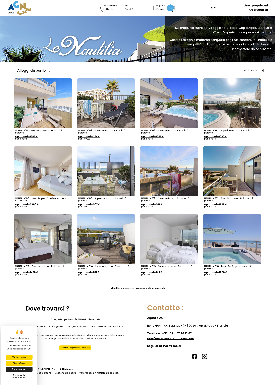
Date (126, 6)
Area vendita (258, 10)
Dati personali (44, 373)
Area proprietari (256, 6)
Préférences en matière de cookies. (98, 373)
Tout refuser (19, 363)
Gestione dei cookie (65, 373)
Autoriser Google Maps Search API (75, 348)
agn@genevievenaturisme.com (170, 338)
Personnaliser (19, 369)
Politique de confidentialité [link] (19, 376)
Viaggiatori (161, 6)
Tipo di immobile (110, 6)
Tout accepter (19, 357)
